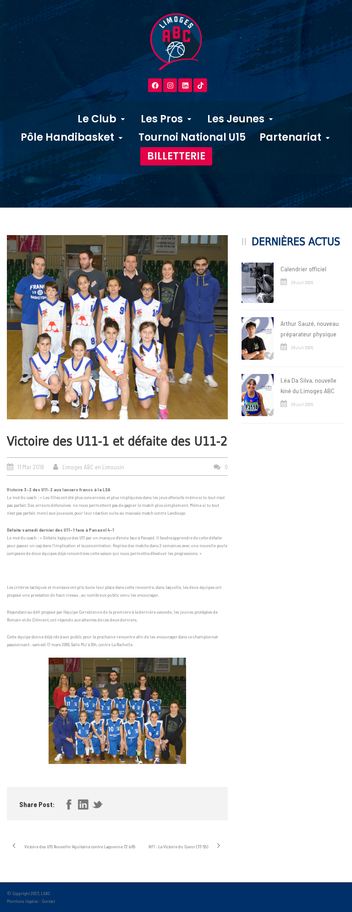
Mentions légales (22, 901)
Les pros (162, 119)
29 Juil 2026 (302, 282)
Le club (96, 119)
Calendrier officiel (303, 269)
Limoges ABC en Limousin (93, 467)
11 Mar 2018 (30, 467)
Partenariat (290, 137)
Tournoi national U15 (192, 137)
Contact (48, 901)
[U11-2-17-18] (117, 327)
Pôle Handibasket (67, 137)
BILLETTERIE (176, 156)
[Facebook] (155, 85)
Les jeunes (235, 119)
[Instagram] (170, 85)
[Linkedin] (185, 85)
